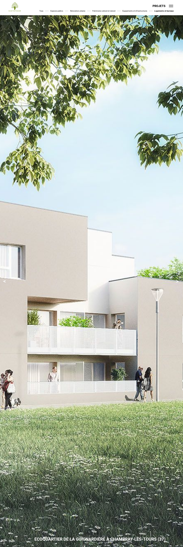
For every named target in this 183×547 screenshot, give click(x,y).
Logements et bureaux (164, 11)
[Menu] (171, 6)
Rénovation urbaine (77, 11)
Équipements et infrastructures (134, 11)
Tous (41, 11)
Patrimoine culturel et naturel (103, 11)
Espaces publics (56, 11)
